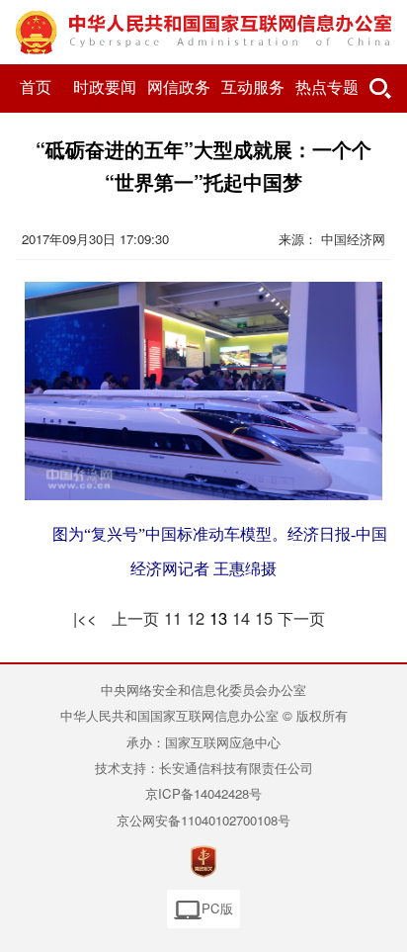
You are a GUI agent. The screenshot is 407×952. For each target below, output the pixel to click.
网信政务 (178, 87)
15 (264, 618)
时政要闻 (104, 87)
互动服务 (253, 87)
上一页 (135, 618)
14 (241, 618)
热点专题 (327, 87)
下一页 (301, 618)
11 (173, 618)
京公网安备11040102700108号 (203, 820)
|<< (85, 618)
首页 (35, 87)
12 (195, 618)
